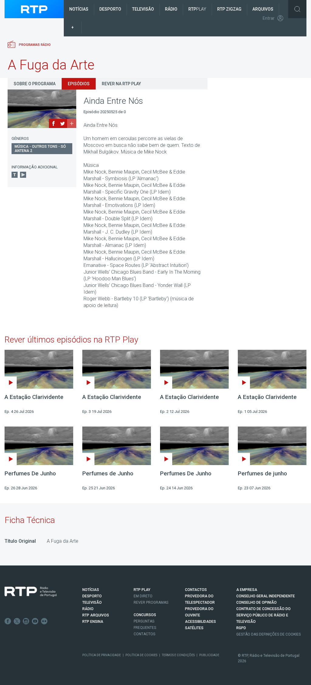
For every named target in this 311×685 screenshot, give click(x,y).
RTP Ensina (92, 621)
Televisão (143, 9)
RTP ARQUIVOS (95, 615)
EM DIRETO (143, 596)
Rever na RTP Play (121, 83)
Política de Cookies (141, 655)
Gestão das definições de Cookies (268, 634)
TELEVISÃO (92, 602)
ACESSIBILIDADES (200, 621)
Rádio (171, 9)
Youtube (35, 621)
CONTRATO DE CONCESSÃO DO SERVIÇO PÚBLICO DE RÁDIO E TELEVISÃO (263, 615)
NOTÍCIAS (90, 590)
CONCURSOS (145, 615)
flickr (44, 621)
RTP (197, 9)
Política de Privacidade (101, 655)
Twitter (17, 621)
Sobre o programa (35, 83)
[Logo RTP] (31, 592)
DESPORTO (92, 596)
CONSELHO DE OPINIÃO (256, 602)
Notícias (78, 9)
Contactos (144, 634)
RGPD (241, 628)
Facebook (8, 621)
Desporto (110, 9)
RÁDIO (88, 609)
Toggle (297, 9)
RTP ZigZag (229, 9)
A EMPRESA (246, 590)
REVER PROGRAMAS (151, 602)
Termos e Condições (178, 655)
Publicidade (209, 655)
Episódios (79, 83)
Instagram (26, 621)
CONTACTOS (196, 590)
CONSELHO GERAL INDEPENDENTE (265, 596)
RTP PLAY (142, 590)
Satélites (194, 628)
